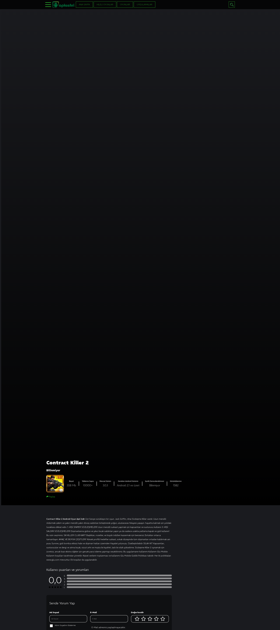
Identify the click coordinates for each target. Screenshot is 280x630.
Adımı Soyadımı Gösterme (65, 625)
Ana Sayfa (84, 4)
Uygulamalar (144, 4)
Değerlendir (137, 612)
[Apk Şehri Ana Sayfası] (63, 4)
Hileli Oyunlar (105, 4)
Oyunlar (125, 4)
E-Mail (93, 612)
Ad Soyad (54, 612)
